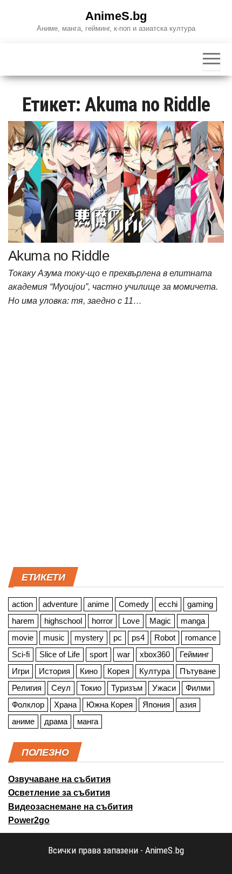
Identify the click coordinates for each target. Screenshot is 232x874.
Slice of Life (59, 654)
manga (193, 620)
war (123, 654)
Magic (160, 620)
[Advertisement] (116, 440)
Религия (27, 687)
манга (87, 721)
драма (55, 721)
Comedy (134, 604)
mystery (89, 637)
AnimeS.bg (116, 16)
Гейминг (194, 654)
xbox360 (155, 654)
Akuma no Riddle (58, 256)
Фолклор (28, 704)
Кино (89, 671)
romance (200, 637)
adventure (60, 604)
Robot (164, 637)
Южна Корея (109, 704)
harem (23, 620)
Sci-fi (21, 654)
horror (102, 620)
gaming (200, 604)
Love (131, 620)
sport (98, 654)
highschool (63, 620)
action (22, 604)
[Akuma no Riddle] (116, 181)
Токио (90, 687)
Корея (118, 671)
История (54, 671)
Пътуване (198, 671)
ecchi (168, 604)
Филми (198, 687)
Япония (156, 704)
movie (22, 637)
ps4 (138, 637)
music (54, 637)
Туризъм (126, 687)
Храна (65, 704)
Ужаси (164, 687)
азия (188, 704)
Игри (20, 671)
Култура (154, 671)
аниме (23, 721)
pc (117, 637)
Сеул (61, 687)
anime (98, 604)
